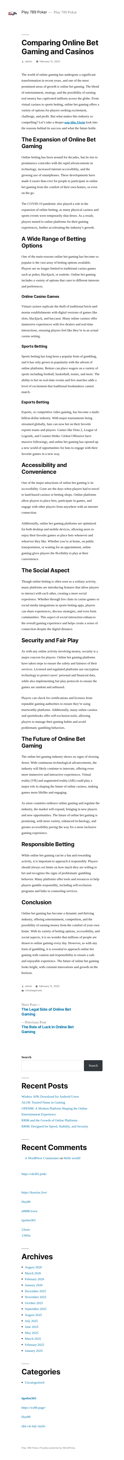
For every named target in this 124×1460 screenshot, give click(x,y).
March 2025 (33, 1339)
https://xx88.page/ (33, 1408)
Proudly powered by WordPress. (57, 1447)
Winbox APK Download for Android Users (50, 1096)
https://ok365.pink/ (34, 1174)
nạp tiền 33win (74, 122)
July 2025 (31, 1321)
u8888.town (29, 1211)
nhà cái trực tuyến (33, 1426)
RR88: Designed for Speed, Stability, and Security (54, 1126)
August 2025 (33, 1315)
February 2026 (34, 1279)
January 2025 (34, 1351)
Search (26, 1057)
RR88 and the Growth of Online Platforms (49, 1120)
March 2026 (33, 1273)
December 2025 (35, 1291)
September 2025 (35, 1309)
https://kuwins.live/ (34, 1192)
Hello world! (72, 1158)
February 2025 (34, 1345)
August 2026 (33, 1267)
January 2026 (34, 1285)
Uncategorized (33, 990)
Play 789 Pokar (34, 12)
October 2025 (34, 1303)
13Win (25, 1235)
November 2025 (35, 1297)
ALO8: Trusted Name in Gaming (43, 1102)
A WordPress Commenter (42, 1158)
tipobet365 (28, 1220)
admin (28, 61)
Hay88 (25, 1202)
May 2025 (31, 1333)
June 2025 (31, 1327)
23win (25, 1230)
